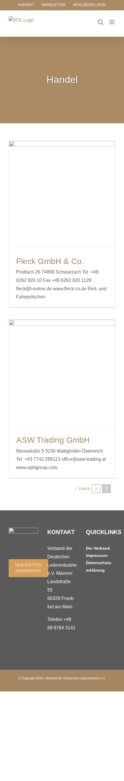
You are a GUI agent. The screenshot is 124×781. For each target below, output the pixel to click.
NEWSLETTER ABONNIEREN (28, 568)
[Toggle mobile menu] (112, 22)
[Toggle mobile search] (101, 22)
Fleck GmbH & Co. (50, 261)
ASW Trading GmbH (53, 440)
